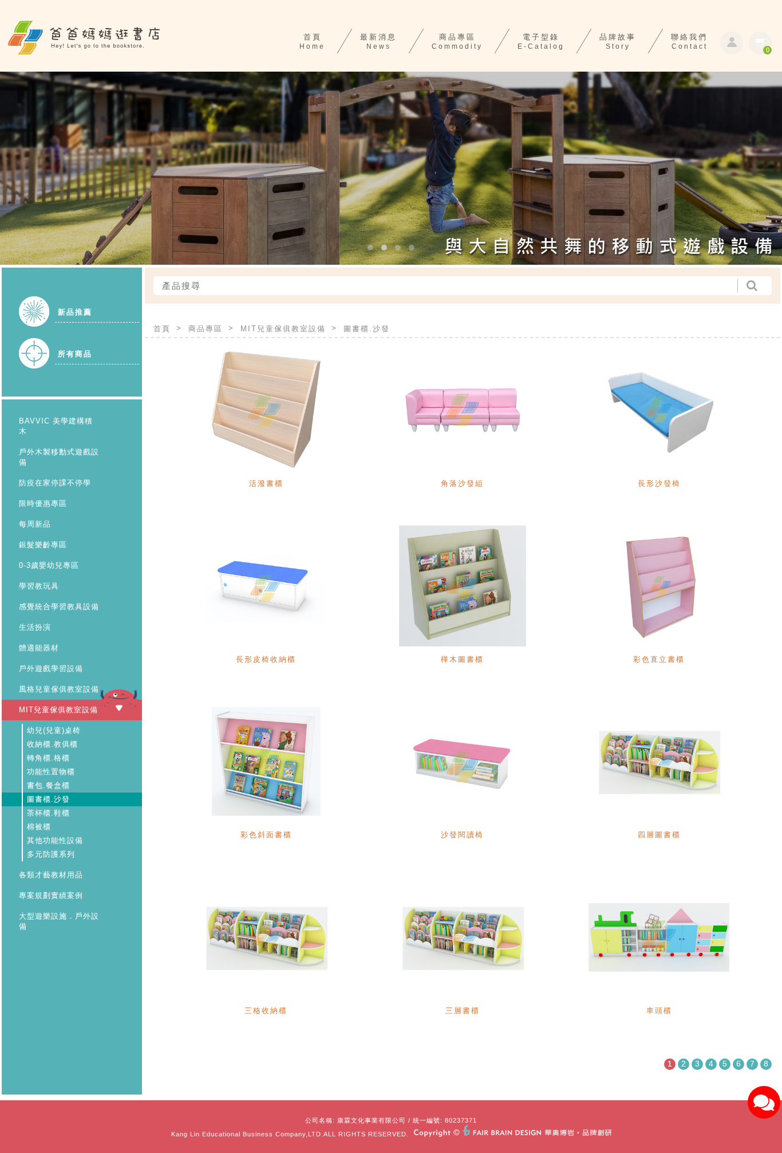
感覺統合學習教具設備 (59, 606)
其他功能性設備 (55, 840)
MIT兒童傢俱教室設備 (58, 709)
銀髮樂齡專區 (43, 544)
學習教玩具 (39, 586)
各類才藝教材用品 (51, 874)
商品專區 (205, 328)
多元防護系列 (51, 854)
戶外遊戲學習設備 (51, 668)
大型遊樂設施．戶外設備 (59, 921)
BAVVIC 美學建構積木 (56, 426)
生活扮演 (35, 627)
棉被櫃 (39, 826)
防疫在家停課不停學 (55, 483)
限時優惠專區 (43, 503)
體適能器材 (39, 648)
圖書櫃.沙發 (48, 799)
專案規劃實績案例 (51, 895)
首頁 (162, 328)
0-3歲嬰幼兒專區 (49, 565)
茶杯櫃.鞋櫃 (48, 813)
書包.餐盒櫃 (48, 785)
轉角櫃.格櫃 (48, 758)
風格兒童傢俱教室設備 (59, 689)
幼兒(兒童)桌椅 (54, 730)
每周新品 (35, 524)
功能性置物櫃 (51, 771)
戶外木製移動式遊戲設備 (59, 457)
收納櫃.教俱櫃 (52, 744)
